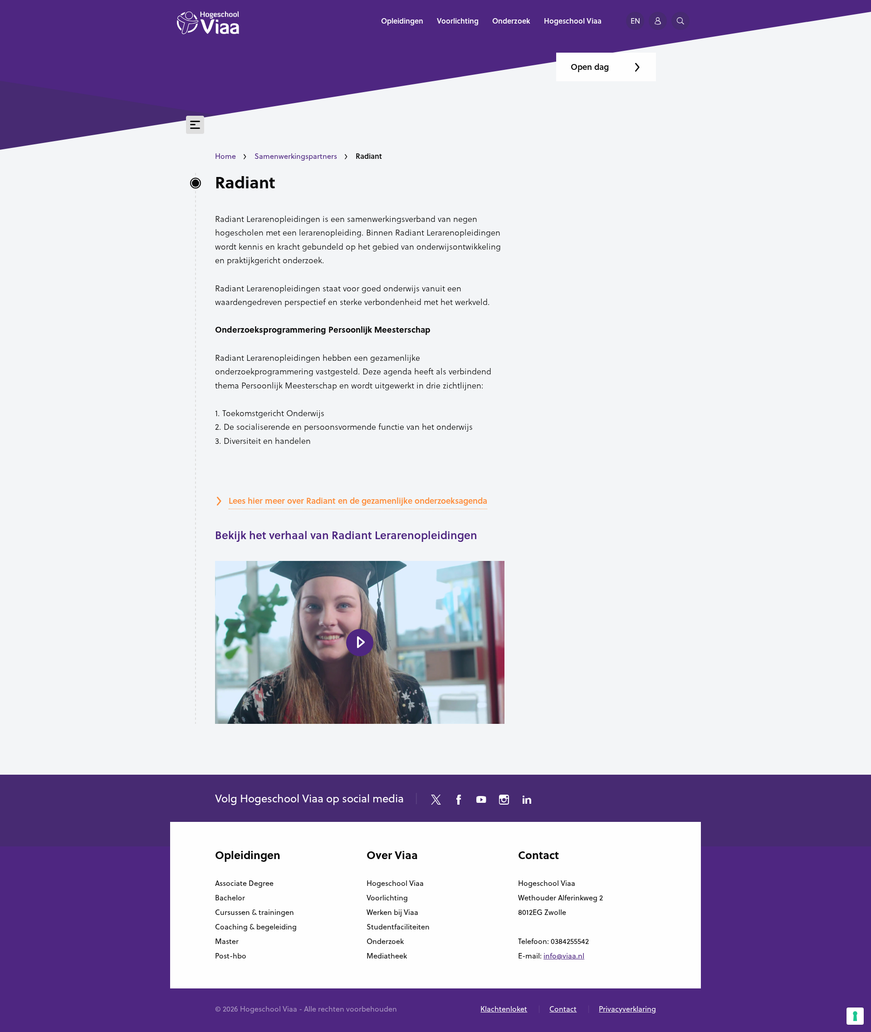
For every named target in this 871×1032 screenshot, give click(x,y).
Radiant (245, 182)
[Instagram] (504, 800)
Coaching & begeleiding (256, 927)
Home (225, 156)
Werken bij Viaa (392, 912)
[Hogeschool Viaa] (208, 27)
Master (227, 941)
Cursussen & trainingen (254, 912)
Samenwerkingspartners (295, 156)
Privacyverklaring (627, 1009)
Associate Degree (244, 883)
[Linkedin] (527, 800)
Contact (563, 1009)
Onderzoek (385, 941)
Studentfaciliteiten (398, 927)
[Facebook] (459, 800)
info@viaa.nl (563, 956)
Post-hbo (230, 956)
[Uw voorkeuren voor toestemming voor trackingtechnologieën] (855, 1016)
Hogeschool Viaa (395, 883)
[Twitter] (436, 800)
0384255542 (570, 941)
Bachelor (230, 898)
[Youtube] (481, 800)
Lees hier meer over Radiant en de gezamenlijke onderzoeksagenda (358, 500)
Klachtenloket (503, 1009)
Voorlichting (387, 898)
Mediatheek (387, 956)
